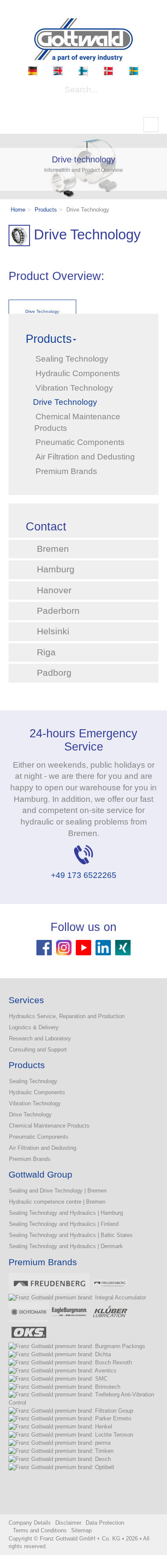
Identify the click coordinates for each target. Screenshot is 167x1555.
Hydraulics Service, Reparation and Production (67, 1016)
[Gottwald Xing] (123, 946)
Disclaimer (68, 1523)
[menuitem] (32, 71)
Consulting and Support (38, 1049)
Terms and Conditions (40, 1530)
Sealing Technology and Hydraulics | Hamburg (66, 1213)
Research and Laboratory (40, 1038)
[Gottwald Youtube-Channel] (83, 946)
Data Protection (105, 1523)
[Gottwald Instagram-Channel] (64, 946)
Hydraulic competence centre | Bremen (57, 1202)
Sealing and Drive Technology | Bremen (58, 1190)
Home (18, 209)
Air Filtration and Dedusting (42, 1148)
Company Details (30, 1523)
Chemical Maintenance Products (49, 1125)
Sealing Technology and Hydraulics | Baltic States (71, 1235)
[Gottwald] (83, 39)
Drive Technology (30, 1114)
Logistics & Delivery (34, 1027)
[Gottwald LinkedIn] (103, 946)
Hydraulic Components (37, 1092)
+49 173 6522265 (83, 875)
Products (46, 209)
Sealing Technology (33, 1081)
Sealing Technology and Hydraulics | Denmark (66, 1246)
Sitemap (81, 1530)
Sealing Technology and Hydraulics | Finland (64, 1224)
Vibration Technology (35, 1103)
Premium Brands (30, 1159)
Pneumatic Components (39, 1137)
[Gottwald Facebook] (44, 946)
